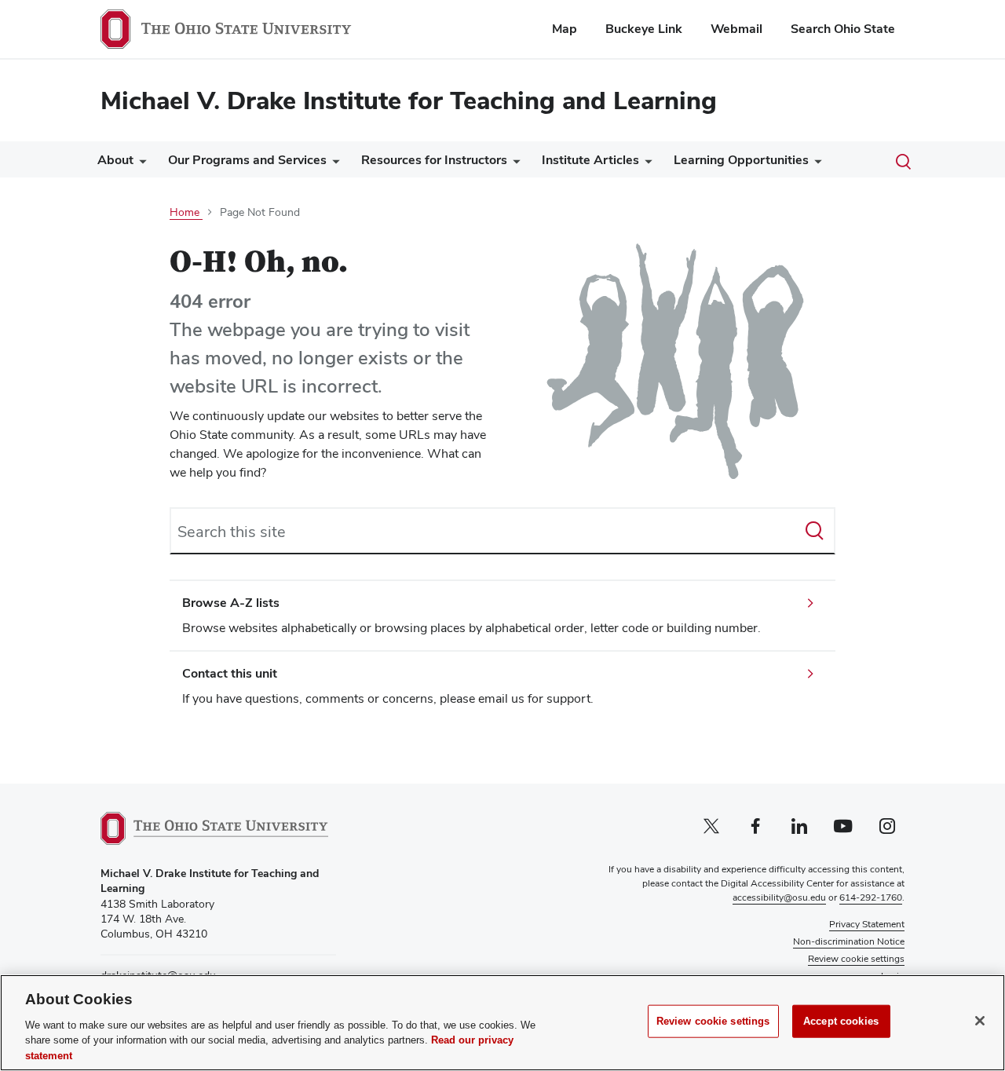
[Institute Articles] (645, 164)
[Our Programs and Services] (333, 164)
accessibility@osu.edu (779, 897)
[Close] (980, 1020)
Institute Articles (590, 160)
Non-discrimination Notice (848, 941)
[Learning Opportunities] (815, 164)
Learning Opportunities (741, 160)
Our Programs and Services (247, 160)
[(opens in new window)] (214, 828)
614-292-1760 (870, 897)
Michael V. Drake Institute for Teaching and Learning (408, 100)
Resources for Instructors (434, 160)
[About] (139, 164)
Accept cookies (841, 1021)
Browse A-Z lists (231, 602)
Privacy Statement (866, 924)
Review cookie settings (713, 1021)
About (115, 160)
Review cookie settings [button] (856, 958)
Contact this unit (229, 673)
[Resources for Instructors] (513, 164)
